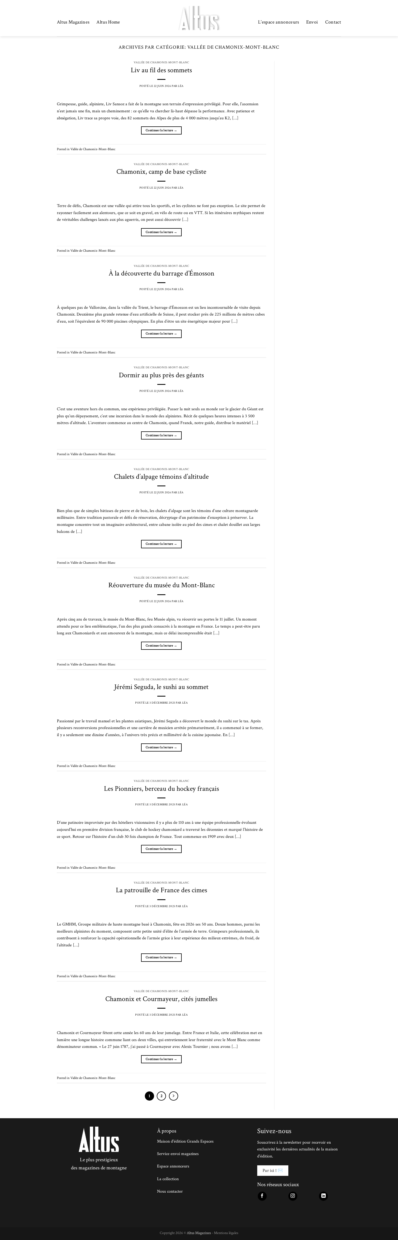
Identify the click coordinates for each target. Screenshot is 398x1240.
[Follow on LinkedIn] (323, 1196)
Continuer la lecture (161, 130)
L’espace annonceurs (278, 22)
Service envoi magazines (178, 1154)
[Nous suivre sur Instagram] (292, 1196)
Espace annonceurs (173, 1166)
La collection (168, 1179)
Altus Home (108, 22)
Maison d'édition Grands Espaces (185, 1141)
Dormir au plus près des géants (161, 375)
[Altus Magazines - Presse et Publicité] (199, 18)
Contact (333, 22)
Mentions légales (226, 1232)
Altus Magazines (73, 22)
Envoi (312, 22)
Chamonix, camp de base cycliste (161, 171)
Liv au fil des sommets (161, 70)
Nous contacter (170, 1191)
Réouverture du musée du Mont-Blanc (161, 585)
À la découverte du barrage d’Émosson (161, 273)
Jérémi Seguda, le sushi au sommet (161, 687)
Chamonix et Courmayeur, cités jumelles (161, 999)
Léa (181, 86)
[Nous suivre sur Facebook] (262, 1196)
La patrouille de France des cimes (161, 890)
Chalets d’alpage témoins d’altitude (161, 476)
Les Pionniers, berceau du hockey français (161, 788)
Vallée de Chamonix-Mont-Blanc (161, 62)
